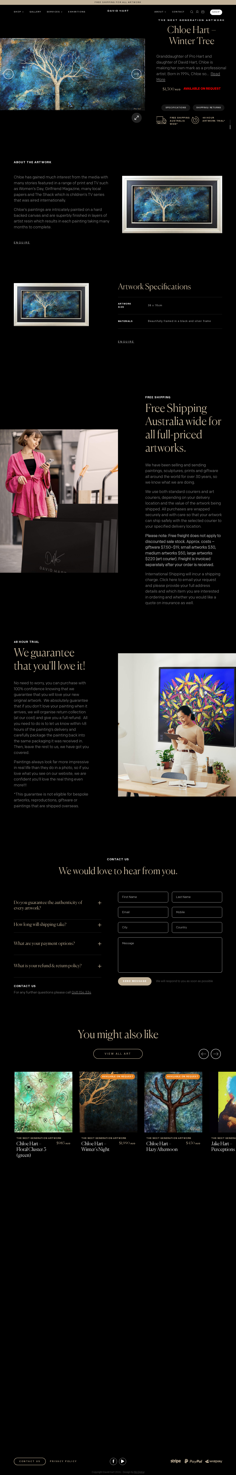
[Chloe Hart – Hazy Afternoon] (173, 1102)
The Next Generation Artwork (191, 20)
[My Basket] (203, 12)
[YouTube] (122, 1461)
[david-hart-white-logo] (118, 11)
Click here (168, 579)
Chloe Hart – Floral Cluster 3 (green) (31, 1149)
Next (136, 74)
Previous (8, 74)
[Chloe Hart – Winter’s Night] (108, 1102)
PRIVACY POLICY (63, 1461)
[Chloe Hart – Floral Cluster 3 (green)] (43, 1102)
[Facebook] (113, 1461)
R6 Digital (139, 1472)
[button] (191, 12)
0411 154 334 (81, 992)
